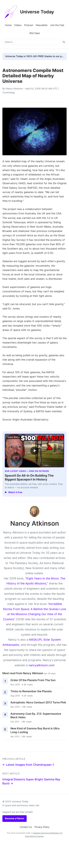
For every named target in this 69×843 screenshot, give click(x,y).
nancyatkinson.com (41, 665)
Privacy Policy (41, 827)
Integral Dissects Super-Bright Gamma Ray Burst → (31, 781)
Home (8, 25)
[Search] (64, 42)
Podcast (28, 25)
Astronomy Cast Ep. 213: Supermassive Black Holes (35, 715)
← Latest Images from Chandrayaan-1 (28, 764)
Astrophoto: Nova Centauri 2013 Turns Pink (38, 702)
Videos (18, 25)
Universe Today (37, 12)
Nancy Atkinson (14, 88)
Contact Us (26, 827)
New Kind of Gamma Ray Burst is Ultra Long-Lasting (35, 730)
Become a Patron (14, 818)
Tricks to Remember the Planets (31, 691)
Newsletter (41, 25)
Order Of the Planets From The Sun (33, 680)
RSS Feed (35, 33)
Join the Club (57, 25)
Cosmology (8, 92)
